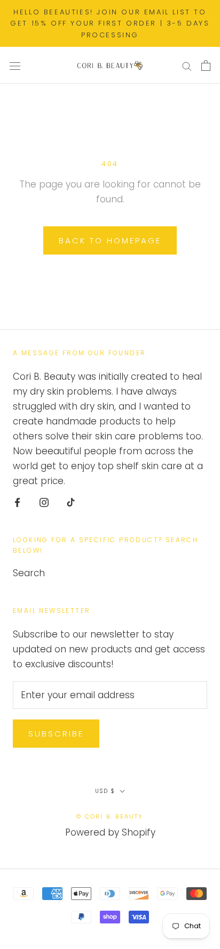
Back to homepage (110, 240)
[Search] (187, 65)
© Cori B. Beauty (109, 816)
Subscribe (56, 733)
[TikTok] (70, 501)
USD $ (105, 791)
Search (29, 573)
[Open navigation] (15, 65)
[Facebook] (17, 501)
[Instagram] (44, 501)
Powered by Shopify (110, 832)
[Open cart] (205, 65)
